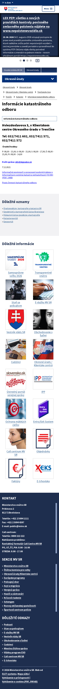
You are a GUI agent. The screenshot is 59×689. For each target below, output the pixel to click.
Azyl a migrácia (12, 585)
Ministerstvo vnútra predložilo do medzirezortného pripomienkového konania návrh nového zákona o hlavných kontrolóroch (27, 26)
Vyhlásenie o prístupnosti (15, 677)
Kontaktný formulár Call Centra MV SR (22, 543)
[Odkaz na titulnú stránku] (13, 8)
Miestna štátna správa (16, 648)
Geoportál (8, 221)
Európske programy (14, 577)
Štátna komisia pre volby (17, 569)
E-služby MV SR (11, 632)
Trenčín (9, 97)
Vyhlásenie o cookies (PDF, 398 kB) (20, 681)
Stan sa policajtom (14, 628)
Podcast (8, 624)
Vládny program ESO (14, 652)
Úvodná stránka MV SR (13, 70)
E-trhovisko (10, 660)
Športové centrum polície (17, 609)
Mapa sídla (23, 673)
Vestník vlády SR (12, 636)
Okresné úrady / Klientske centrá (19, 92)
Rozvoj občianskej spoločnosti (20, 605)
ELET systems (9, 673)
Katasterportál (10, 218)
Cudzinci (8, 644)
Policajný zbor (11, 581)
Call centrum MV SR (14, 656)
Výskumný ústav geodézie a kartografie (21, 215)
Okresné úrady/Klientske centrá (21, 573)
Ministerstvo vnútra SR (16, 565)
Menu (48, 8)
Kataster (19, 97)
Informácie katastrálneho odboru (41, 97)
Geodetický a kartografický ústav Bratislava (23, 211)
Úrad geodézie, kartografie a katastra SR (22, 208)
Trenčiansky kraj (44, 92)
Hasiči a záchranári (14, 593)
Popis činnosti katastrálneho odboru (19, 182)
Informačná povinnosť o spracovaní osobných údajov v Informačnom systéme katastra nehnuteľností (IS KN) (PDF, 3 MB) (27, 175)
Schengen (9, 601)
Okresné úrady (33, 70)
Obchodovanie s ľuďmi (16, 640)
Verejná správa (11, 589)
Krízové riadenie (12, 597)
